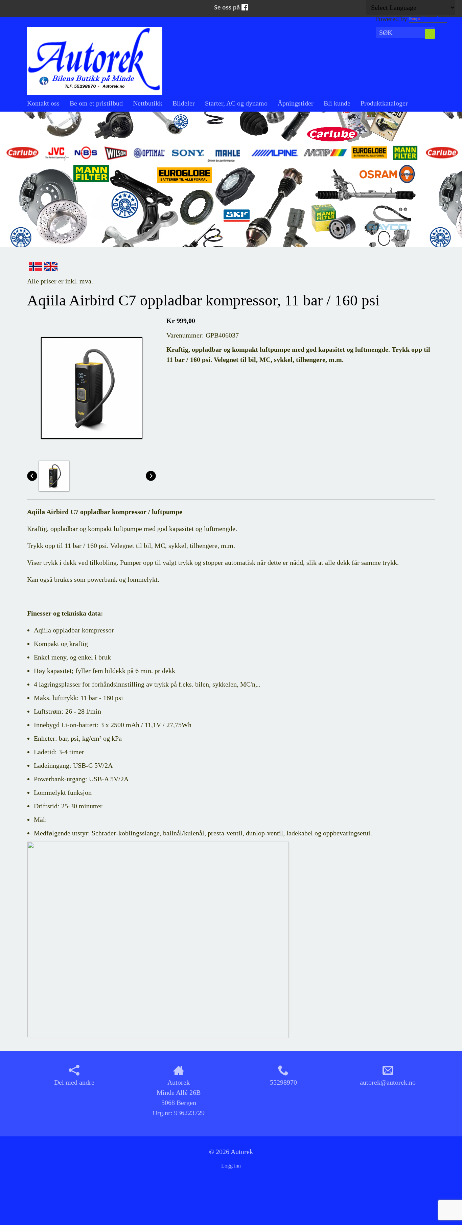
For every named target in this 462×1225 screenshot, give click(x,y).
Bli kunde (337, 103)
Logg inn (231, 1166)
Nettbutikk (147, 103)
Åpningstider (296, 103)
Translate (434, 18)
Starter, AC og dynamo (236, 103)
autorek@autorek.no (388, 1082)
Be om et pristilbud (96, 103)
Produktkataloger (384, 103)
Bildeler (183, 103)
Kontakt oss (43, 103)
